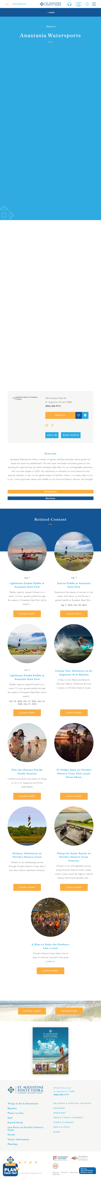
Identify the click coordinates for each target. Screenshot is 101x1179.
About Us (55, 1172)
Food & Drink (15, 1122)
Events (11, 1134)
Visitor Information (18, 1139)
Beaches (12, 1108)
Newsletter (69, 1011)
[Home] (50, 4)
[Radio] (69, 4)
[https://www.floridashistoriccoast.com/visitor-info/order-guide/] (50, 1050)
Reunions (59, 1108)
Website (60, 415)
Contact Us (64, 1172)
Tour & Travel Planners (68, 1118)
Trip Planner (19, 4)
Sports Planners (63, 1122)
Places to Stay (15, 1113)
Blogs (56, 1132)
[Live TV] (79, 4)
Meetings (13, 1144)
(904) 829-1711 (61, 1094)
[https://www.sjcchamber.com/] (79, 1158)
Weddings (59, 1113)
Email (51, 435)
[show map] (85, 415)
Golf (10, 1117)
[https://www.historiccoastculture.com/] (60, 1158)
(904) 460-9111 (53, 406)
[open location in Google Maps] (26, 398)
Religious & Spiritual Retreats (72, 1103)
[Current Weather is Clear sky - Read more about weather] (7, 4)
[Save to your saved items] (78, 415)
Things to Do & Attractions (23, 1103)
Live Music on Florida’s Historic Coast (25, 1128)
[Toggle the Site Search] (87, 4)
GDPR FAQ (56, 1174)
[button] (86, 1170)
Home (52, 13)
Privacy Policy (74, 1172)
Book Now (70, 435)
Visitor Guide (32, 1011)
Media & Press (61, 1127)
